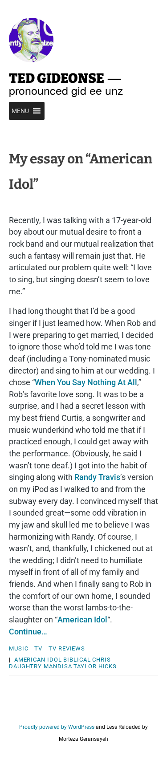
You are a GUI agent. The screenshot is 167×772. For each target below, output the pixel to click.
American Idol (82, 619)
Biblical (76, 659)
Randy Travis (97, 477)
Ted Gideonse (56, 78)
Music (19, 648)
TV (38, 648)
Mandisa (58, 666)
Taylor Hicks (95, 666)
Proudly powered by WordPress (56, 727)
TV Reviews (67, 648)
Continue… (28, 631)
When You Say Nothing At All (86, 382)
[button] (20, 111)
